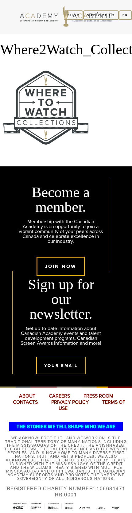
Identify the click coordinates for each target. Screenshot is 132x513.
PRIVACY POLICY (70, 402)
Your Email (61, 365)
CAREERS (59, 396)
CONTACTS (25, 402)
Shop (74, 15)
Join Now (60, 266)
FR (125, 15)
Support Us (101, 15)
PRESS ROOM (98, 396)
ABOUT (27, 396)
